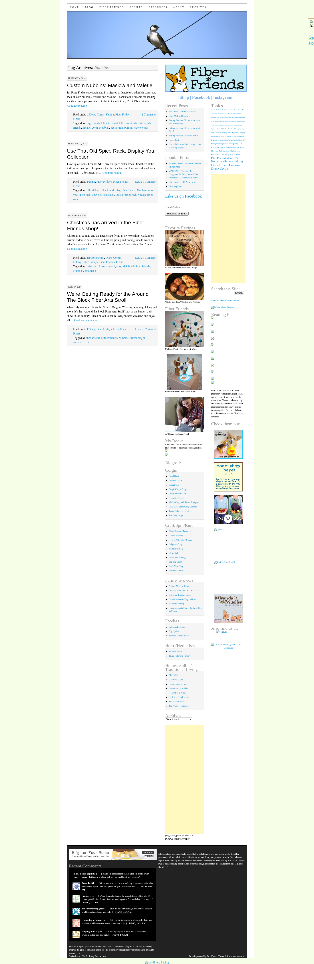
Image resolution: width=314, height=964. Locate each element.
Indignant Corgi (175, 544)
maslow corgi (90, 127)
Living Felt (173, 553)
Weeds (222, 113)
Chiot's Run (174, 675)
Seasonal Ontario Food (179, 635)
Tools (218, 117)
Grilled (220, 110)
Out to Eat (227, 110)
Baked (232, 151)
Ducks (224, 136)
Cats (241, 125)
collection (105, 190)
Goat (223, 110)
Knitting (213, 144)
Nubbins (104, 127)
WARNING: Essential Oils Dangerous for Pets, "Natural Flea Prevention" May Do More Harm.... (184, 174)
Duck (212, 110)
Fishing (239, 110)
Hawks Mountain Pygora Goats (182, 599)
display (116, 190)
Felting (110, 114)
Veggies (219, 129)
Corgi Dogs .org (176, 480)
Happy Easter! (175, 140)
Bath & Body (228, 117)
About (178, 7)
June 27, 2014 (74, 287)
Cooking (234, 165)
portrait (128, 127)
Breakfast (230, 129)
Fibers (76, 119)
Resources (158, 7)
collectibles (92, 190)
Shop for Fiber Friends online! (225, 300)
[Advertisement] (184, 779)
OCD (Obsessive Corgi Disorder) (183, 506)
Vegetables (213, 117)
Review (225, 121)
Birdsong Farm (95, 257)
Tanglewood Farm (176, 701)
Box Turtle (226, 125)
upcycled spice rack (103, 194)
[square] (228, 542)
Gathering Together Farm (179, 595)
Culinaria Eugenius (177, 627)
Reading (239, 121)
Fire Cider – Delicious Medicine (182, 111)
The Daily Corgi (176, 515)
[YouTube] (228, 634)
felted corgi (125, 123)
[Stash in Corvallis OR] (228, 575)
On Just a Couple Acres (179, 697)
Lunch (235, 110)
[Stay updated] (311, 41)
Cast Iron (225, 147)
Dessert (236, 113)
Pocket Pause (235, 154)
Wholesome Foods (240, 117)
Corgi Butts (174, 476)
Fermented (214, 136)
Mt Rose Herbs (175, 651)
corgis (96, 123)
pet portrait (116, 127)
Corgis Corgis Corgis (178, 489)
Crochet (216, 110)
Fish (221, 117)
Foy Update (174, 631)
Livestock (214, 140)
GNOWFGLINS (176, 679)
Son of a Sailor (175, 562)
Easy (231, 147)
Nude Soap (236, 129)
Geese (219, 113)
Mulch (243, 110)
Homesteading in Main (178, 688)
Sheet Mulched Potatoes (179, 116)
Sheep (232, 113)
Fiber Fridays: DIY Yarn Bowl (182, 182)
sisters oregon (138, 338)
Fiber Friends (111, 7)
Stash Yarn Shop (176, 566)
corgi (88, 123)
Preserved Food (216, 147)
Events (217, 133)
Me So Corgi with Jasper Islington (184, 502)
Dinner (225, 144)
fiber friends (129, 190)
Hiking (239, 113)
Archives (198, 7)
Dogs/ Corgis (96, 114)
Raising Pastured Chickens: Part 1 (183, 135)
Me (241, 144)
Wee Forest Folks (176, 570)
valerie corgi (141, 127)
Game (232, 110)
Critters (229, 158)
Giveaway (221, 140)
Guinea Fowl (214, 113)
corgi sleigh (123, 266)
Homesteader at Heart (178, 684)
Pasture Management (235, 125)
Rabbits (214, 154)
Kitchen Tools (224, 129)
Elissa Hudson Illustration (180, 531)
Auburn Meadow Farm (179, 586)
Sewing (234, 117)
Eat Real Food (238, 140)
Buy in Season (214, 121)
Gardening (219, 144)
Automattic (240, 956)
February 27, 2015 (77, 144)
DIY (244, 140)
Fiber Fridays (123, 114)
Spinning (241, 129)
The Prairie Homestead (178, 706)
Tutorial (217, 125)
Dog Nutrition (235, 133)
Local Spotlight (233, 144)
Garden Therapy (176, 535)
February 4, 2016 (77, 78)
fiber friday (139, 123)
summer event (81, 342)
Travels (230, 140)
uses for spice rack (126, 194)
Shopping (221, 125)
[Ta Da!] (184, 329)
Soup (226, 113)
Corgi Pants (174, 485)
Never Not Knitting (177, 557)
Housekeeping (223, 133)
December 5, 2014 (77, 215)
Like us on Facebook (183, 196)
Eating (227, 154)
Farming (237, 151)
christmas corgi (106, 266)
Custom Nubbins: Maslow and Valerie (109, 85)
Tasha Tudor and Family (179, 511)
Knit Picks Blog (176, 548)
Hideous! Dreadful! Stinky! (181, 540)
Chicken (219, 136)
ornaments (90, 270)
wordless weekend (231, 121)
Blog (89, 7)
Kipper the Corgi (176, 498)
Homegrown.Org (176, 603)
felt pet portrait (109, 123)
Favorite (221, 121)
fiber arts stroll (94, 338)
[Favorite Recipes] (184, 248)
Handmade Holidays (238, 136)
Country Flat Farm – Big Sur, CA (183, 590)
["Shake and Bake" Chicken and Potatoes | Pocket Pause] (184, 286)
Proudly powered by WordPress (203, 956)
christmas (91, 266)
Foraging (242, 133)
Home (74, 7)
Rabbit (229, 133)
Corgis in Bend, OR (177, 493)
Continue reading (78, 105)
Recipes (136, 7)
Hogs (229, 113)
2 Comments (149, 114)
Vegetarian (213, 129)
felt (133, 266)
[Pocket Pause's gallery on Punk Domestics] (228, 648)
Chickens (220, 154)
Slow (223, 117)
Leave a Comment (145, 181)
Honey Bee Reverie (177, 693)
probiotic (229, 136)
